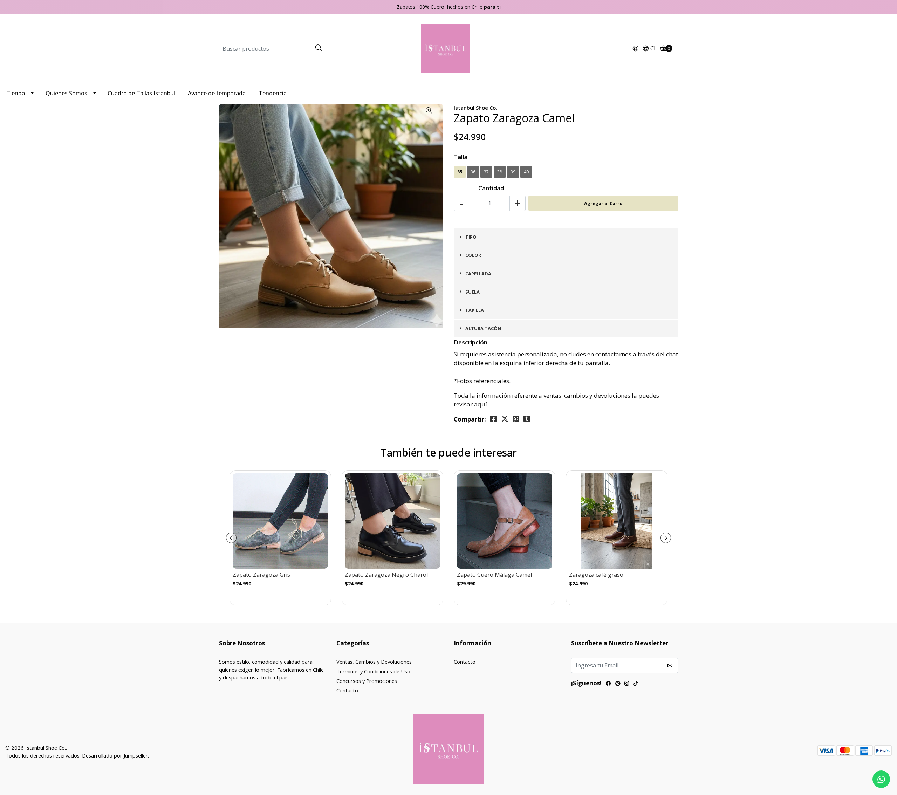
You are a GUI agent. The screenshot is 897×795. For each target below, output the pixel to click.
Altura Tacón (483, 328)
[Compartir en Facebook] (493, 419)
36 (473, 172)
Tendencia (273, 93)
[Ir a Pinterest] (617, 684)
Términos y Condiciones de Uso (373, 671)
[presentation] (231, 538)
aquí (480, 404)
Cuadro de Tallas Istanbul (141, 93)
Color (473, 255)
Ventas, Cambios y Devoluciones (374, 661)
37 (486, 172)
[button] (649, 49)
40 (526, 172)
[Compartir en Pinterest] (516, 419)
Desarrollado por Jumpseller (115, 755)
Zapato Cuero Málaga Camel (494, 574)
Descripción (470, 342)
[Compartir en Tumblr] (526, 419)
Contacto (347, 690)
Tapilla (474, 310)
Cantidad (491, 188)
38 (499, 172)
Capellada (478, 273)
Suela (472, 292)
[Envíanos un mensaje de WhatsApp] (881, 779)
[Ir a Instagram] (626, 684)
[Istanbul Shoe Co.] (448, 48)
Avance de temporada (217, 93)
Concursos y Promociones (366, 680)
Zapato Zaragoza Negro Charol (386, 574)
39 (513, 172)
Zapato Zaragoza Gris (261, 574)
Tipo (471, 237)
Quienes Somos (66, 93)
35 (459, 172)
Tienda (15, 93)
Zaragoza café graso (596, 574)
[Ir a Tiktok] (635, 684)
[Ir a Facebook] (608, 684)
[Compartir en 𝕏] (504, 419)
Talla (460, 157)
